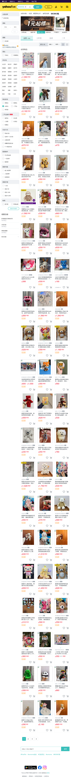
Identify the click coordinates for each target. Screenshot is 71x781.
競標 (51, 38)
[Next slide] (34, 60)
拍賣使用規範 (38, 776)
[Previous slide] (22, 60)
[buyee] (10, 46)
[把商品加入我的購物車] (34, 83)
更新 (48, 773)
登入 (48, 7)
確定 (15, 31)
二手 (63, 38)
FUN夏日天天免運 (57, 32)
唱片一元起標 (41, 32)
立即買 (39, 38)
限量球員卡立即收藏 (49, 32)
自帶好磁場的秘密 (25, 32)
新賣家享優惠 (65, 32)
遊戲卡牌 (33, 32)
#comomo (49, 754)
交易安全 (46, 776)
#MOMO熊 (56, 754)
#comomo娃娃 (32, 754)
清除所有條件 (13, 208)
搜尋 (65, 749)
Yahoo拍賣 (9, 7)
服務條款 (24, 776)
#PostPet (23, 754)
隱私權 (31, 776)
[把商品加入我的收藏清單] (30, 83)
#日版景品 (41, 754)
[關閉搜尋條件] (25, 7)
